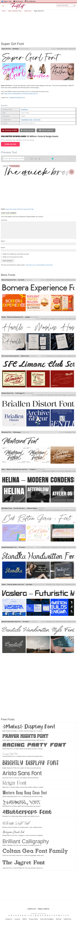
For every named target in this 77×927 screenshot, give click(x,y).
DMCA (24, 919)
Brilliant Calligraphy (25, 841)
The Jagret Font (23, 862)
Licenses (17, 919)
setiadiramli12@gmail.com (17, 97)
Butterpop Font (27, 812)
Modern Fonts (71, 621)
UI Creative (22, 547)
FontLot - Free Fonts (38, 909)
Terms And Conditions (47, 919)
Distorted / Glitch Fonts (54, 395)
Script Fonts (27, 11)
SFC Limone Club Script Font (10, 356)
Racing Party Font (34, 745)
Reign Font (14, 783)
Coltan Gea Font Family (35, 851)
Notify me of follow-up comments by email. (16, 254)
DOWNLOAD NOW (10, 144)
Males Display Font (28, 727)
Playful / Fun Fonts (69, 510)
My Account (19, 1)
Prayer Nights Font (25, 736)
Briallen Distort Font (7, 393)
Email (3, 247)
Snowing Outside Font (9, 753)
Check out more (28, 130)
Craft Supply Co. (20, 393)
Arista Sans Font (22, 774)
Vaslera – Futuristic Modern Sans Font (13, 584)
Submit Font (67, 919)
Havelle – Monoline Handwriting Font (12, 317)
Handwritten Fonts (62, 48)
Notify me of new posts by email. (13, 257)
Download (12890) (10, 130)
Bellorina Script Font (15, 822)
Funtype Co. (33, 469)
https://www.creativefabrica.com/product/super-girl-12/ (20, 93)
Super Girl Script (28, 209)
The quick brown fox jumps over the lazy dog (38, 170)
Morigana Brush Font (13, 832)
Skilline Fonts (25, 356)
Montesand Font (6, 432)
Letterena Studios (32, 508)
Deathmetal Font (20, 802)
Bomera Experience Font (9, 280)
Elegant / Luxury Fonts (57, 318)
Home (4, 11)
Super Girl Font (6, 48)
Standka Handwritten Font (9, 547)
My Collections (31, 1)
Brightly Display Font (30, 763)
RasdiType (16, 48)
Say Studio (21, 280)
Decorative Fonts (42, 395)
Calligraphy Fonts (61, 356)
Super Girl (9, 209)
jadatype (27, 317)
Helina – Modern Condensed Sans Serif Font (14, 469)
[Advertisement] (38, 25)
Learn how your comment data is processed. (39, 265)
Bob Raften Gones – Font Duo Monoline (13, 508)
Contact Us (8, 919)
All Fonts (58, 919)
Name (3, 241)
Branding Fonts (50, 280)
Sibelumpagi (16, 432)
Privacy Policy (33, 919)
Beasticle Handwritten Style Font (11, 621)
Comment (4, 220)
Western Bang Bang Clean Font (24, 792)
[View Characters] (71, 172)
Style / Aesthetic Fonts (14, 11)
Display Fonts (60, 280)
